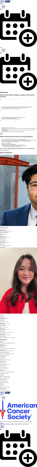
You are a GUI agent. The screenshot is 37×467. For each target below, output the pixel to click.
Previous (1, 133)
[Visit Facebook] (0, 9)
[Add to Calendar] (18, 46)
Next (1, 134)
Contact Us (3, 7)
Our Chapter (3, 5)
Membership (3, 6)
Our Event (3, 50)
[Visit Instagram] (1, 9)
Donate (1, 47)
